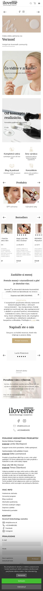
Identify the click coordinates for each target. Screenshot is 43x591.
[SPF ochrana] (12, 195)
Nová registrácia (7, 558)
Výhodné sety (31, 206)
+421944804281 (23, 430)
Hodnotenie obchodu (9, 493)
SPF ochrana (12, 206)
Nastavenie (21, 575)
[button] (5, 12)
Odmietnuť (21, 587)
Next (39, 182)
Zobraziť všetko (21, 371)
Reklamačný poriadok (9, 510)
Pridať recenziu (21, 341)
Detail (18, 261)
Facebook (19, 12)
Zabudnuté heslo (7, 561)
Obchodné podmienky (10, 502)
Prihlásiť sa (35, 559)
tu (36, 571)
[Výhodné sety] (31, 195)
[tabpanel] (23, 243)
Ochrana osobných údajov (11, 505)
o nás (33, 320)
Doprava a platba (8, 508)
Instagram (23, 12)
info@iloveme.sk (23, 426)
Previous (4, 182)
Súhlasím (21, 581)
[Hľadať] (30, 3)
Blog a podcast (7, 499)
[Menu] (39, 3)
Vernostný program (9, 496)
